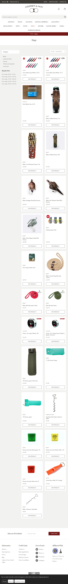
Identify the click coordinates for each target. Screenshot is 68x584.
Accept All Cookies (19, 581)
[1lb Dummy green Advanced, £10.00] (32, 362)
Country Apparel (51, 26)
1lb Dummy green (27, 417)
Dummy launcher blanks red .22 (31, 481)
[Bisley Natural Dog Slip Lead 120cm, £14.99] (55, 261)
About (45, 2)
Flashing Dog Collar (51, 230)
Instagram (41, 560)
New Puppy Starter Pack (29, 267)
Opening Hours (53, 2)
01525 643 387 (13, 2)
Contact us (21, 549)
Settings (4, 581)
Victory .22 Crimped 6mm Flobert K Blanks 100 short (55, 334)
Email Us (4, 2)
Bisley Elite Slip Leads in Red (30, 305)
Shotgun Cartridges (41, 22)
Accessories (6, 66)
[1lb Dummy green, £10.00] (32, 402)
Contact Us (63, 2)
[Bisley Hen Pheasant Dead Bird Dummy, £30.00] (55, 186)
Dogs (32, 26)
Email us (41, 549)
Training (5, 61)
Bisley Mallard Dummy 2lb (53, 154)
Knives (25, 26)
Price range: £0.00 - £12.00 (8, 74)
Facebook (41, 557)
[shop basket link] (64, 8)
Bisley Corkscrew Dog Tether (30, 509)
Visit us (3, 555)
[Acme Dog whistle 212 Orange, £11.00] (55, 468)
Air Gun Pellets (7, 26)
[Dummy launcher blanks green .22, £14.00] (32, 438)
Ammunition (55, 22)
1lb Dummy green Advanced (30, 381)
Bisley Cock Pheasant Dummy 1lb (31, 164)
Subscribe (54, 533)
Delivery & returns (24, 557)
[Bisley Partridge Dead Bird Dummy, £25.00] (32, 186)
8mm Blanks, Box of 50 (29, 104)
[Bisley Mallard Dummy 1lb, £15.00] (55, 99)
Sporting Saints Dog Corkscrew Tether (54, 417)
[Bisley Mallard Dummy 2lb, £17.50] (55, 140)
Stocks (20, 22)
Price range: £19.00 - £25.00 (9, 79)
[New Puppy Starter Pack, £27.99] (32, 257)
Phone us (41, 553)
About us (4, 549)
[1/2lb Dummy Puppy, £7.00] (55, 352)
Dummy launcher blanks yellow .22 (55, 450)
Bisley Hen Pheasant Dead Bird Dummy (54, 201)
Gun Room (29, 22)
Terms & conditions (24, 560)
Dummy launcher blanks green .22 (31, 450)
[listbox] (60, 51)
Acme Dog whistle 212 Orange (54, 480)
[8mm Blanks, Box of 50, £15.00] (32, 92)
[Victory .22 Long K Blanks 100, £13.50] (32, 323)
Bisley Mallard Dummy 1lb (53, 118)
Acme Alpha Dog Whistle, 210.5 (31, 72)
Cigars (62, 26)
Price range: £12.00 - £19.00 (9, 76)
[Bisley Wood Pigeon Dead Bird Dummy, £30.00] (32, 224)
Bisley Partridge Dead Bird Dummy (31, 200)
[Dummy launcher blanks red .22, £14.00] (32, 469)
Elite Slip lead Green (51, 305)
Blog (3, 557)
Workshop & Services (34, 30)
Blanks (4, 56)
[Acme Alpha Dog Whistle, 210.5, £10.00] (32, 62)
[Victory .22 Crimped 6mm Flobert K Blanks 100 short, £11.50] (55, 323)
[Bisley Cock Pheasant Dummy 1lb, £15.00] (32, 145)
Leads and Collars (7, 59)
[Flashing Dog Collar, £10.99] (55, 220)
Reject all (11, 581)
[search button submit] (65, 17)
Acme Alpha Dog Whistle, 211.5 (54, 72)
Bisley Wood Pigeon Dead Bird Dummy (31, 239)
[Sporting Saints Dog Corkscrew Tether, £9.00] (55, 402)
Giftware (40, 26)
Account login (22, 555)
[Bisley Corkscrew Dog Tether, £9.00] (32, 499)
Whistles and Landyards (8, 64)
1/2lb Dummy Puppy (51, 360)
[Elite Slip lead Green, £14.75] (55, 295)
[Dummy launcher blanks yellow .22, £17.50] (55, 438)
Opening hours (6, 552)
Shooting (11, 22)
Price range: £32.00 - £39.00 (9, 84)
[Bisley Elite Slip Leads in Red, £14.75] (32, 295)
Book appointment (24, 552)
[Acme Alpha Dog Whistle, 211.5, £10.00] (55, 62)
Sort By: (53, 51)
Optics (17, 26)
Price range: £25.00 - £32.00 (9, 81)
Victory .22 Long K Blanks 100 (31, 333)
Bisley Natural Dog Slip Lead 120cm (53, 276)
